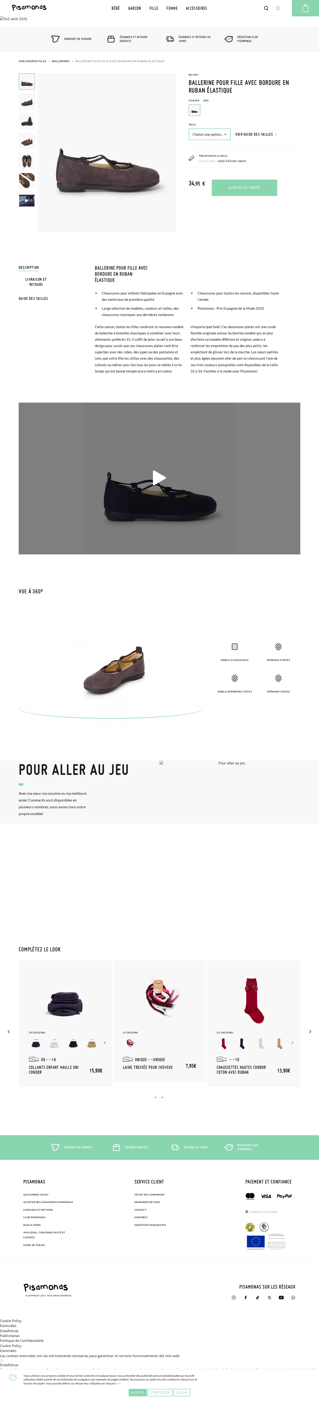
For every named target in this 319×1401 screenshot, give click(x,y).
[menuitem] (116, 8)
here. (119, 1383)
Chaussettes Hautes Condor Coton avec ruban (241, 1070)
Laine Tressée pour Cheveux (148, 1067)
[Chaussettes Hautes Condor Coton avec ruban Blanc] (261, 1043)
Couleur (199, 100)
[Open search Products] (266, 8)
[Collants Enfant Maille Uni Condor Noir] (73, 1043)
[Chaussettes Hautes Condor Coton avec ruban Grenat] (224, 1043)
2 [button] (162, 1097)
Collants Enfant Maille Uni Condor (54, 1070)
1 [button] (155, 1097)
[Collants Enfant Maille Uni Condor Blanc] (55, 1043)
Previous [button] (9, 1031)
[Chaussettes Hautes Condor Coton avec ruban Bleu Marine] (242, 1043)
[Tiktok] (257, 1297)
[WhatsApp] (293, 1297)
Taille (192, 124)
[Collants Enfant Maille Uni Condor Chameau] (92, 1043)
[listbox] (244, 111)
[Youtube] (281, 1297)
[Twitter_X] (269, 1297)
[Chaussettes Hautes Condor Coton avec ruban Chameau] (280, 1043)
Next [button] (105, 1043)
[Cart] (305, 8)
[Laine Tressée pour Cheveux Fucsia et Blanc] (130, 1043)
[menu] (159, 8)
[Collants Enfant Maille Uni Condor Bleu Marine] (36, 1043)
